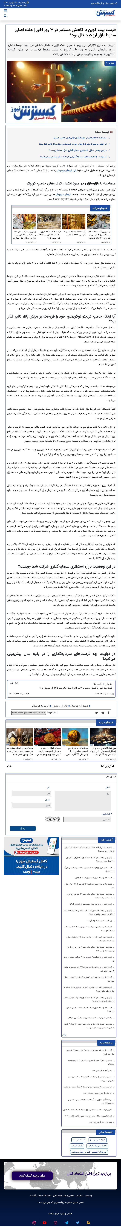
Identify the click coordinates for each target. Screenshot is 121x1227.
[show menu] (5, 11)
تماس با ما (69, 1196)
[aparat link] (33, 1221)
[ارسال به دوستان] (16, 683)
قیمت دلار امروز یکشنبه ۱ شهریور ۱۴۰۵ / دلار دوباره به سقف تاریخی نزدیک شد (89, 969)
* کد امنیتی (107, 814)
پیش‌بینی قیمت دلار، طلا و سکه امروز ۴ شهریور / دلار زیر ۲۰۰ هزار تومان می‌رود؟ (99, 235)
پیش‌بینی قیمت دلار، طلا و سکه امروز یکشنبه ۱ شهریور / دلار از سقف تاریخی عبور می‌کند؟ (89, 999)
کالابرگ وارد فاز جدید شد (102, 1070)
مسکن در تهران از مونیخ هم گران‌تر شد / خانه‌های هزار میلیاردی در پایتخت (91, 1078)
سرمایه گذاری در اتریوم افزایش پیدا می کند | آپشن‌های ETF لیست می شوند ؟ (77, 751)
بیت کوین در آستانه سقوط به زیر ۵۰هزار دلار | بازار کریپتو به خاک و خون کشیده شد (20, 751)
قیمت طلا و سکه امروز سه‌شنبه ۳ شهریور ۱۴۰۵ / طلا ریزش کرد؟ (49, 235)
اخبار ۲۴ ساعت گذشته (40, 1196)
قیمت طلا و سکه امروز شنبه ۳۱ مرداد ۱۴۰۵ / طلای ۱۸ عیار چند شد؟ (90, 1009)
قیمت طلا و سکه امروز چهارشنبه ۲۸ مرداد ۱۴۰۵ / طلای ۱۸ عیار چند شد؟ (90, 1052)
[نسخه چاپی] (12, 683)
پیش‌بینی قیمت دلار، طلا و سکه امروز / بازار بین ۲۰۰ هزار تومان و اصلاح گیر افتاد (90, 949)
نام (48, 787)
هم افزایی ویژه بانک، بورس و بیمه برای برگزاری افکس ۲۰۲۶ (89, 1116)
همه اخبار (57, 1196)
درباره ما (79, 1196)
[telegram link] (66, 1221)
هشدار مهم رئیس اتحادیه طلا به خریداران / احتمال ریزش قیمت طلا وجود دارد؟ (90, 938)
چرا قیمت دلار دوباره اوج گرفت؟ (100, 920)
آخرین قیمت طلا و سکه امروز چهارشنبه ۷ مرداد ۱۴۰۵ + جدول (88, 1109)
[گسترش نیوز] (105, 13)
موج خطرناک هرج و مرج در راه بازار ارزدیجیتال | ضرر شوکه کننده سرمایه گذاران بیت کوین (103, 751)
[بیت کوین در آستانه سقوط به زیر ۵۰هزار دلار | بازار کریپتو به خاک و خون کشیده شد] (19, 737)
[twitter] (97, 713)
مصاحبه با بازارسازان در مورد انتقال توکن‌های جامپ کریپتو (80, 138)
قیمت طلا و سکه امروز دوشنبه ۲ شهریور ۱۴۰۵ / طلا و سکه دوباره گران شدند (89, 928)
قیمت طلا (97, 684)
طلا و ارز (109, 684)
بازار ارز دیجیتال (59, 706)
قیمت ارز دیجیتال (79, 706)
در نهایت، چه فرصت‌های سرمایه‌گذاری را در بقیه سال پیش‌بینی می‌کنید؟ (73, 157)
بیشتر (64, 1034)
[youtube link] (44, 1221)
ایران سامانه (53, 1213)
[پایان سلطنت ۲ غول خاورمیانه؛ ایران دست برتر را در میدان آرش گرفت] (104, 713)
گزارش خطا (106, 766)
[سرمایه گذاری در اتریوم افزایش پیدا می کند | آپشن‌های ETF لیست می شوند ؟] (75, 737)
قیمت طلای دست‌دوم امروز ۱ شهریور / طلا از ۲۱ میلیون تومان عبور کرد (89, 979)
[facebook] (109, 713)
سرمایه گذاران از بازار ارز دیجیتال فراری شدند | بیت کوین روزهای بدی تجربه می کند (49, 751)
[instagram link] (55, 1221)
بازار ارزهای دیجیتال (66, 171)
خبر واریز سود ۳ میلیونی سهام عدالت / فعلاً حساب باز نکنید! (88, 1087)
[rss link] (88, 1221)
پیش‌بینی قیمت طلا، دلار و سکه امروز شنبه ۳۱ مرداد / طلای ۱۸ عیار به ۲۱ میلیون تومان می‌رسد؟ (89, 1025)
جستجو (88, 1196)
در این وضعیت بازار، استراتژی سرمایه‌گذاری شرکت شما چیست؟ (78, 150)
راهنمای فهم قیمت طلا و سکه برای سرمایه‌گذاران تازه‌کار (90, 1017)
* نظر (108, 787)
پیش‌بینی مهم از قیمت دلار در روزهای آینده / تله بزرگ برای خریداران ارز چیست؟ (89, 849)
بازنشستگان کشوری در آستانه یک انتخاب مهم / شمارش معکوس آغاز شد (91, 1101)
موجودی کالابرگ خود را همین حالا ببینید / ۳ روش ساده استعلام (91, 1062)
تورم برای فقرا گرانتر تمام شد (101, 1122)
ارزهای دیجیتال (63, 195)
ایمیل (47, 800)
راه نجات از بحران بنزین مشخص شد (98, 1093)
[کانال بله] (31, 866)
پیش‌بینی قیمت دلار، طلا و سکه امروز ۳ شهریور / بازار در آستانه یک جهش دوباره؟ (25, 235)
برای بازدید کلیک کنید (32, 1175)
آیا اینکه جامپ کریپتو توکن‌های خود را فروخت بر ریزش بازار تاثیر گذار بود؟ (73, 144)
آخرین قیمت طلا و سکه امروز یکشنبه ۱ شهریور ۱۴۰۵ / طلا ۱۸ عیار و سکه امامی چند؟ (89, 989)
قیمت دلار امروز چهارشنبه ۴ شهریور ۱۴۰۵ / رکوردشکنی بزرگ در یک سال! (89, 869)
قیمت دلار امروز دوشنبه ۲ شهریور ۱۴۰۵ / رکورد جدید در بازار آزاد (89, 959)
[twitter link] (77, 1221)
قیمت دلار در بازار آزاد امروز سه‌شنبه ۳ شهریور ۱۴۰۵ (91, 904)
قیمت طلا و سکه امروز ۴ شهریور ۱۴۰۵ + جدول (74, 233)
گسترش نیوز (47, 1202)
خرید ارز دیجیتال (40, 706)
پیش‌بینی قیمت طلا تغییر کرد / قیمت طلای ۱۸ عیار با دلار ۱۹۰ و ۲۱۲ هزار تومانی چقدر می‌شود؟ (88, 912)
